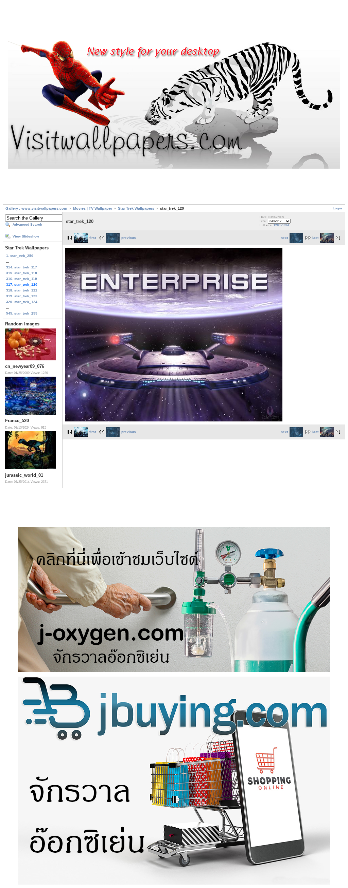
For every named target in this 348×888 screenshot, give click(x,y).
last (315, 238)
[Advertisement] (174, 21)
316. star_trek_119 (21, 279)
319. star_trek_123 (21, 296)
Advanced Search (27, 224)
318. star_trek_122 (21, 290)
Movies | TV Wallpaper (92, 208)
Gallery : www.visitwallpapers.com (36, 208)
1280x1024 (281, 225)
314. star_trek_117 (21, 267)
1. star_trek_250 (19, 256)
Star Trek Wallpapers (136, 208)
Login (337, 208)
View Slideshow (26, 236)
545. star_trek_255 (21, 313)
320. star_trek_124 (21, 302)
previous (128, 238)
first (92, 238)
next (284, 238)
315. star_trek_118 (21, 273)
